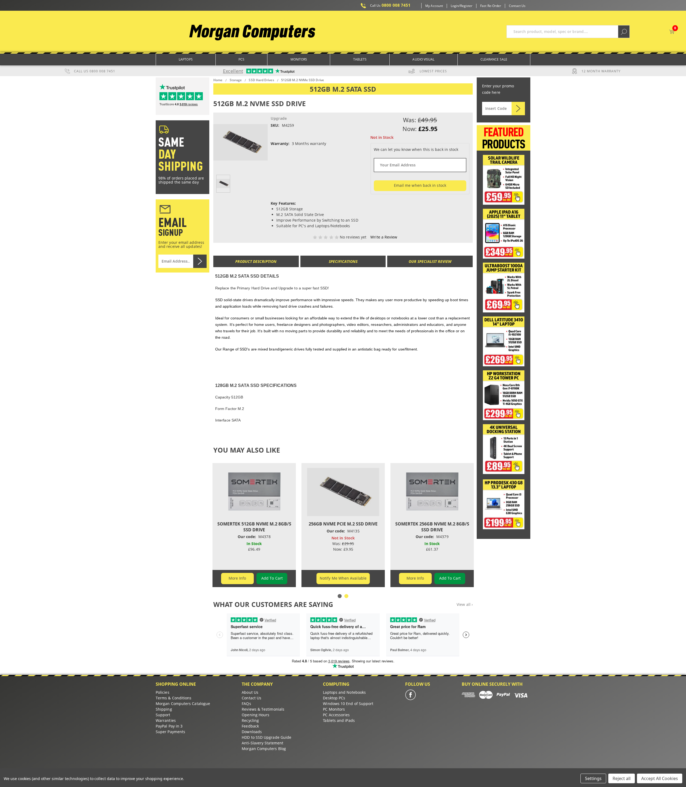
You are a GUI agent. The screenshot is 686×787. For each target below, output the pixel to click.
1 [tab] (340, 596)
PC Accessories (336, 714)
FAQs (246, 703)
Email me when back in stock (420, 185)
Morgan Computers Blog (264, 748)
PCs (241, 59)
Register (466, 6)
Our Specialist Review (430, 261)
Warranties (166, 720)
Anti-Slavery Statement (262, 742)
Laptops (186, 59)
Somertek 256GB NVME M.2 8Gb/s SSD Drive (432, 527)
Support (163, 714)
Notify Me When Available (343, 578)
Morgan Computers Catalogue (183, 703)
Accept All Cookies (659, 778)
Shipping (164, 709)
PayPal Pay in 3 (169, 726)
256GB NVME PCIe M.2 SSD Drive (343, 524)
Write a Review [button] (383, 237)
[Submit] (518, 108)
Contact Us (517, 6)
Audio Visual (423, 59)
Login (455, 6)
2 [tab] (346, 596)
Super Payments (170, 731)
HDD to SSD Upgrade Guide (266, 737)
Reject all (622, 778)
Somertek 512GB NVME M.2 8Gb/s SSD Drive (254, 527)
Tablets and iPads (339, 720)
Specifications (343, 261)
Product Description (256, 261)
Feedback (250, 726)
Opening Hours (255, 714)
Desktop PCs (334, 697)
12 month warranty (601, 71)
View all (465, 604)
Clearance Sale (493, 59)
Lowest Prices (433, 71)
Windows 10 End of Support (348, 703)
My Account (434, 6)
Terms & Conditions (173, 697)
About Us (250, 692)
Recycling (250, 720)
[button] (503, 180)
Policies (162, 692)
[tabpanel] (254, 525)
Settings (593, 778)
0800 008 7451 (390, 5)
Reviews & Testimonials (263, 709)
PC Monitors (334, 709)
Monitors (298, 59)
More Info (237, 578)
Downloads (252, 731)
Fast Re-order (490, 6)
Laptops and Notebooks (344, 692)
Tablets (360, 59)
